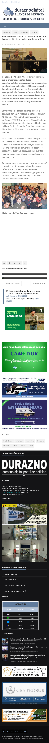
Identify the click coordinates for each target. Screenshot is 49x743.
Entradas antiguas (38, 283)
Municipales (24, 32)
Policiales (6, 446)
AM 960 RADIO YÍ (10, 580)
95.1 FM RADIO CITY (11, 574)
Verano (31, 446)
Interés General (8, 441)
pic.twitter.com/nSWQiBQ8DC (16, 296)
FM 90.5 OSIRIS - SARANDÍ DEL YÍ (15, 591)
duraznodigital (8, 44)
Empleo (23, 446)
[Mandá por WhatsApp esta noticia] (4, 263)
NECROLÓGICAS (15, 2)
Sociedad (34, 32)
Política (15, 446)
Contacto (5, 2)
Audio (15, 32)
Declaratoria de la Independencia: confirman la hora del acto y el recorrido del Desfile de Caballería (28, 640)
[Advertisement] (20, 252)
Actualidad (6, 32)
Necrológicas (30, 441)
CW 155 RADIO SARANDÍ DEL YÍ (15, 585)
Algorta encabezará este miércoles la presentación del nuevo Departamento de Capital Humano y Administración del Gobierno (27, 657)
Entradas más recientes (12, 283)
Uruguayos (40, 441)
